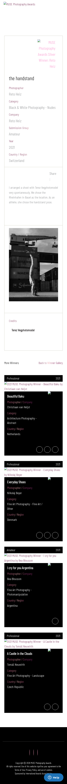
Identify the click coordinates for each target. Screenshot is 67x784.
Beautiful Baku (15, 396)
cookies (49, 769)
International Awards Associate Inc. (39, 773)
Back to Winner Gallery (50, 363)
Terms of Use (20, 769)
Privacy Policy (31, 769)
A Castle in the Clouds (19, 653)
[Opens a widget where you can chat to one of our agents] (53, 777)
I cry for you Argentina (20, 568)
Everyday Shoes (16, 482)
